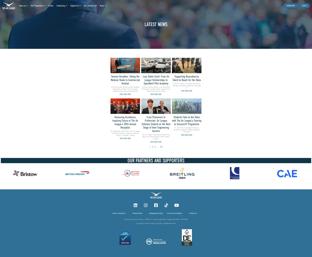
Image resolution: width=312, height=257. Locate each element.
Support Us (74, 5)
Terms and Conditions (174, 213)
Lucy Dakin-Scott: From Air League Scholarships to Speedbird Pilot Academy (156, 80)
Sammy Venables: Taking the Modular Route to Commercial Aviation (125, 80)
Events (51, 5)
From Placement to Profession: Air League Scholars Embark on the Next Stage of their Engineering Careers (156, 124)
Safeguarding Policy (156, 213)
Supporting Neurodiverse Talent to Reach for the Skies (186, 78)
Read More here (125, 94)
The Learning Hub (90, 5)
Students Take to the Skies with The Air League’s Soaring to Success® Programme (186, 120)
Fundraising (61, 5)
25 (161, 147)
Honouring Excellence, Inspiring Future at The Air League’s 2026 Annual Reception (125, 122)
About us (22, 5)
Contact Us (193, 213)
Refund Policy (137, 213)
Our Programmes (37, 5)
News (102, 5)
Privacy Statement (118, 213)
